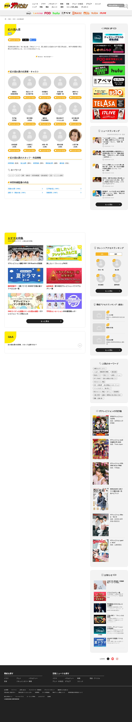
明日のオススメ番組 (99, 391)
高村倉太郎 (49, 163)
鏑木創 (62, 163)
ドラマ (43, 3)
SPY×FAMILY (97, 378)
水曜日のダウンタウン (100, 368)
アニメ (18, 678)
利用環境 (37, 692)
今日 (102, 254)
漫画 (62, 7)
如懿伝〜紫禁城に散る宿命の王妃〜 (112, 395)
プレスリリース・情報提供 (35, 689)
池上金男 (23, 163)
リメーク (11, 175)
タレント (54, 7)
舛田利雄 (11, 163)
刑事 (23, 175)
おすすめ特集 (15, 238)
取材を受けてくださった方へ (25, 692)
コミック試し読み (72, 7)
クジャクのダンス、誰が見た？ (102, 388)
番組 (47, 7)
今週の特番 (97, 395)
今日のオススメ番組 (99, 381)
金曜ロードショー (116, 375)
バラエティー (53, 3)
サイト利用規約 (46, 692)
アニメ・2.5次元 (77, 3)
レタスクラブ (41, 696)
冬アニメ (109, 391)
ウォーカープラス (19, 696)
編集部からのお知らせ (63, 689)
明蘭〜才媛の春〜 (98, 398)
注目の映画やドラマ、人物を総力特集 (20, 241)
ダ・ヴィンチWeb (31, 696)
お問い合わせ (23, 689)
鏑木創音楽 (44, 175)
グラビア (89, 3)
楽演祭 (49, 696)
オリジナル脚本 (58, 175)
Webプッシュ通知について (59, 692)
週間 (115, 254)
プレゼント (84, 7)
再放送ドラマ (97, 375)
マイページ (13, 689)
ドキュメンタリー (22, 681)
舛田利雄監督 (35, 175)
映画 (61, 3)
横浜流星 (114, 371)
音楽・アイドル (95, 678)
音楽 (67, 3)
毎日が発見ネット (8, 696)
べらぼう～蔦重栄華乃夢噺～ (102, 371)
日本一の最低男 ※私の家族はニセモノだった (106, 385)
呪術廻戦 (116, 391)
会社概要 (6, 689)
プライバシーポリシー (49, 689)
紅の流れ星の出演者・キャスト (24, 71)
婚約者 (28, 175)
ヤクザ (17, 175)
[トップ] (5, 19)
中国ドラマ (106, 375)
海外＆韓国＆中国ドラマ (110, 378)
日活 (51, 175)
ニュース (35, 3)
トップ (34, 7)
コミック (98, 3)
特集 (41, 7)
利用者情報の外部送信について (75, 692)
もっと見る (45, 321)
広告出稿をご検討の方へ (9, 692)
